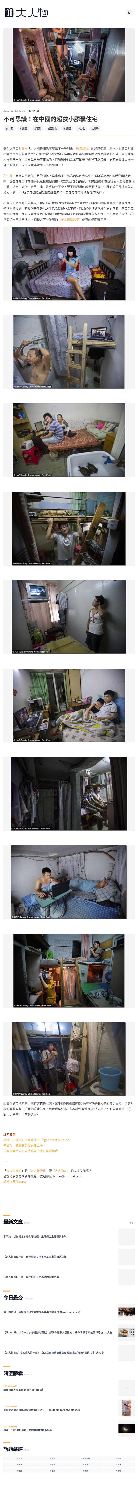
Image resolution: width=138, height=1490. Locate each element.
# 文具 (19, 1458)
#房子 (95, 128)
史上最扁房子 (70, 219)
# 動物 (118, 1470)
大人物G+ (61, 1170)
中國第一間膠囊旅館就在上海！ (24, 1145)
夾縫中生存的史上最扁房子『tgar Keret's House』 (37, 1139)
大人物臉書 (38, 1170)
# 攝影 (118, 1458)
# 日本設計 (85, 1458)
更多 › (132, 1222)
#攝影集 (52, 128)
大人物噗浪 (14, 1170)
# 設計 (52, 1470)
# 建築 (52, 1464)
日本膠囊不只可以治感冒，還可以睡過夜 (30, 1150)
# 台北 (19, 1470)
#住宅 (81, 128)
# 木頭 (85, 1470)
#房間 (67, 128)
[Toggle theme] (129, 12)
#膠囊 (37, 128)
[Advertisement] (69, 1196)
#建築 (23, 128)
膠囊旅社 (82, 148)
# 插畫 (52, 1458)
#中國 (9, 128)
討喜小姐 (34, 110)
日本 (25, 148)
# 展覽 (85, 1464)
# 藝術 (118, 1464)
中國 (9, 175)
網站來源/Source (14, 1181)
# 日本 (19, 1464)
